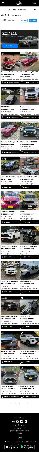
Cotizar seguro (10, 45)
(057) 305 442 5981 (19, 428)
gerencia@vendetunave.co (19, 431)
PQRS (19, 433)
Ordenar (24, 20)
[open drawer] (3, 3)
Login (34, 3)
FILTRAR (33, 20)
